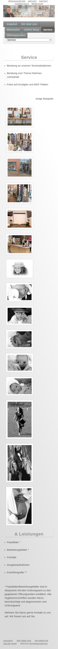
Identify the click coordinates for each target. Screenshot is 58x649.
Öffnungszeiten (17, 1)
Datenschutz (22, 4)
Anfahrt (32, 1)
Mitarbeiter (13, 29)
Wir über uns (29, 24)
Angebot (12, 24)
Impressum (37, 4)
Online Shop (31, 29)
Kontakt (43, 1)
